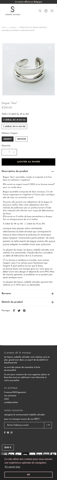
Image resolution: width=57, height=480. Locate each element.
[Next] (14, 48)
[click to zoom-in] (50, 48)
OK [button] (28, 474)
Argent (7, 139)
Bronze (21, 139)
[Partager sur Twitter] (19, 310)
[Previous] (7, 48)
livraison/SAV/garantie (15, 392)
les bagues (12, 27)
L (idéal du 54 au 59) (14, 127)
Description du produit (15, 171)
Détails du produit (12, 302)
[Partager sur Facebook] (14, 310)
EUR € (7, 447)
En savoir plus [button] (12, 467)
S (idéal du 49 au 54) (14, 120)
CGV (6, 399)
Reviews (6, 293)
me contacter (10, 396)
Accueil (4, 27)
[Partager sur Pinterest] (24, 310)
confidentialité (11, 402)
